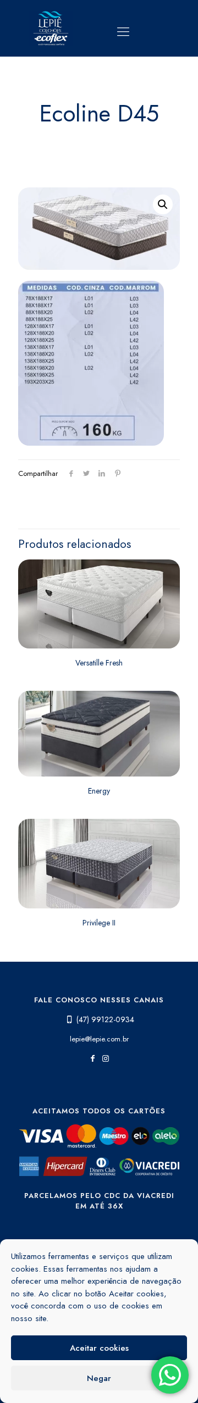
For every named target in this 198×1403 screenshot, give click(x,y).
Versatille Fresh (99, 662)
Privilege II (99, 922)
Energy (99, 790)
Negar (99, 1378)
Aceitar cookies (99, 1348)
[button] (163, 204)
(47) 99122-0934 (105, 1019)
